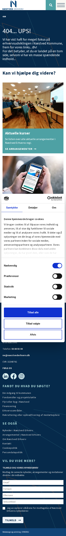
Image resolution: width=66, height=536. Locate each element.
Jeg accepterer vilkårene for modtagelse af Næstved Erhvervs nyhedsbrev (34, 509)
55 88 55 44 (17, 349)
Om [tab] (54, 207)
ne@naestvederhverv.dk (16, 355)
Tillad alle (33, 312)
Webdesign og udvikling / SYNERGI (16, 532)
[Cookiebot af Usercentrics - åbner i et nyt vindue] (47, 198)
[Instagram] (21, 376)
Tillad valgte (33, 323)
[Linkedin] (6, 376)
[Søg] (51, 5)
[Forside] (23, 5)
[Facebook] (13, 376)
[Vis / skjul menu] (61, 5)
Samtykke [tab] (12, 207)
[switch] (57, 276)
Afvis (33, 334)
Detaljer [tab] (33, 207)
